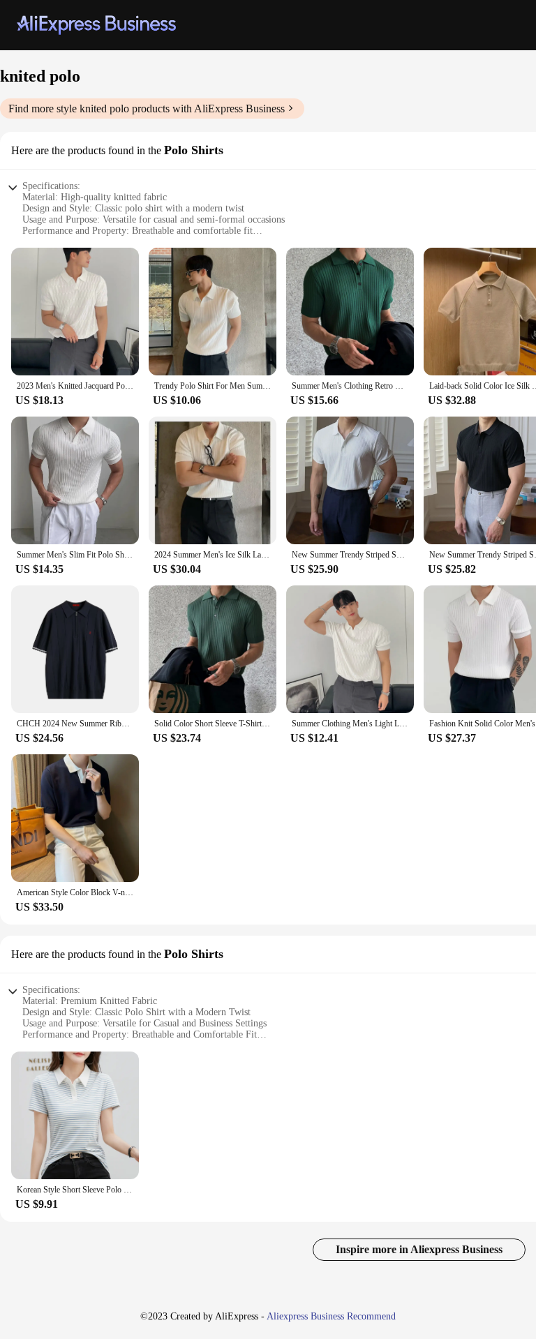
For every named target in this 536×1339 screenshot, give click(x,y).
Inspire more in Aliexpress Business (419, 1249)
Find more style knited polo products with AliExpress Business (146, 108)
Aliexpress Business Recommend (331, 1316)
